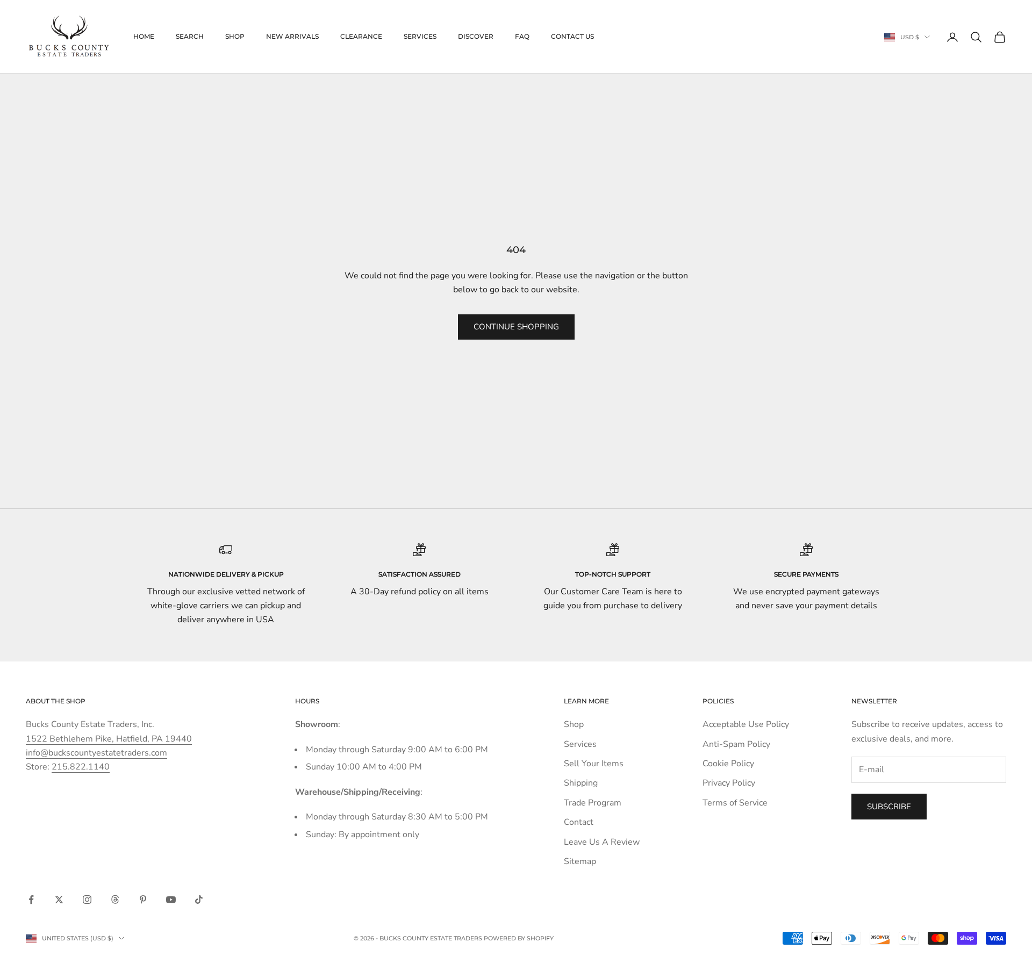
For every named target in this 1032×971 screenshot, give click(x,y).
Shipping (581, 783)
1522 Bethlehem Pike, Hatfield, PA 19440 (109, 739)
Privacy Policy (729, 783)
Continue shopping (516, 326)
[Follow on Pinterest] (143, 899)
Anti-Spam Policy (736, 744)
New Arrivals (292, 36)
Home (143, 36)
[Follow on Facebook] (31, 899)
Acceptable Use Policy (746, 724)
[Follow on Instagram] (87, 899)
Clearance (361, 36)
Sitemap (580, 861)
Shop (235, 36)
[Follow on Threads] (115, 899)
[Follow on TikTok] (199, 899)
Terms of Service (735, 803)
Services (420, 36)
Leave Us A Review (602, 842)
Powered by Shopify (519, 938)
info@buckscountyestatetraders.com (96, 753)
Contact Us (572, 36)
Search (190, 36)
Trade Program (592, 803)
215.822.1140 (81, 767)
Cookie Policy (728, 763)
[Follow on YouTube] (171, 899)
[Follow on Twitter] (59, 899)
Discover (475, 36)
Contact (578, 822)
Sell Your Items (594, 763)
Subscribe (889, 806)
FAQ (522, 36)
